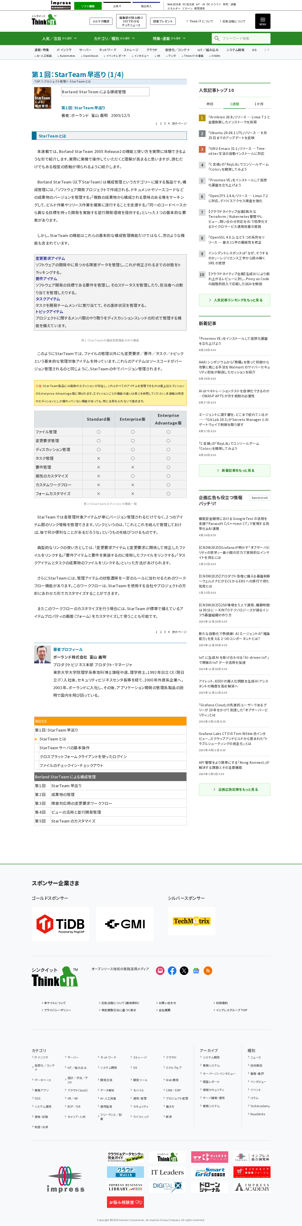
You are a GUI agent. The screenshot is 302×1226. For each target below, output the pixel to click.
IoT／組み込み (208, 49)
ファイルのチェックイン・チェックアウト (71, 765)
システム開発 (235, 49)
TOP (37, 81)
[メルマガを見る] (160, 970)
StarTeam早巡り (66, 785)
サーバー (85, 49)
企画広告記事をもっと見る (238, 789)
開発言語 (106, 1080)
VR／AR (73, 1098)
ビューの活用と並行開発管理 (76, 812)
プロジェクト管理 (55, 81)
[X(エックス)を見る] (184, 970)
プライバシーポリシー (58, 1010)
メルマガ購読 (101, 21)
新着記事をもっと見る (238, 470)
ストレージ (131, 49)
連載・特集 (42, 49)
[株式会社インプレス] (65, 1179)
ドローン (187, 8)
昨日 (210, 104)
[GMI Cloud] (125, 924)
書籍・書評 (257, 1073)
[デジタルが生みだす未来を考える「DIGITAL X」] (167, 1189)
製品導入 (146, 6)
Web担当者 (174, 4)
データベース (43, 1080)
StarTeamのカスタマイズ (73, 821)
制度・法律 (41, 1127)
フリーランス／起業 (111, 1116)
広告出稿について (234, 21)
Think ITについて (201, 21)
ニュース (255, 1057)
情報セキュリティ (213, 1090)
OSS (37, 1098)
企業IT (117, 6)
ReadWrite (257, 1114)
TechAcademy (260, 1106)
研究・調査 (229, 4)
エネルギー (173, 8)
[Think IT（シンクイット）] (55, 982)
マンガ (172, 56)
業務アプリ (41, 1090)
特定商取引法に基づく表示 (118, 1010)
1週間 (234, 104)
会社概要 (165, 1010)
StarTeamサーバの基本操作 (65, 747)
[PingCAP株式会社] (60, 924)
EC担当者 (188, 4)
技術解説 (256, 1065)
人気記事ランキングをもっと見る (238, 300)
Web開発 (172, 1080)
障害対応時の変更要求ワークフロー (81, 803)
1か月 (259, 104)
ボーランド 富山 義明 (89, 115)
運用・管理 (140, 1098)
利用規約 (222, 1003)
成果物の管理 (63, 794)
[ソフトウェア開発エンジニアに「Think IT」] (167, 1159)
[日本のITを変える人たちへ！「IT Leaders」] (167, 1174)
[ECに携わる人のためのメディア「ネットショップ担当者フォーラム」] (251, 1174)
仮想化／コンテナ (177, 49)
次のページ (179, 123)
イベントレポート (116, 56)
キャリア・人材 (76, 1117)
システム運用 (43, 1106)
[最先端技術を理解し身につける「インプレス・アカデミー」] (251, 1189)
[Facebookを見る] (172, 970)
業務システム (211, 1065)
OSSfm (216, 56)
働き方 (170, 1106)
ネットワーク (107, 49)
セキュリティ (140, 1106)
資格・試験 (41, 1117)
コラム (254, 1098)
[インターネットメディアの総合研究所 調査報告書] (251, 1159)
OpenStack (90, 56)
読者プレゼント (163, 21)
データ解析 (107, 1090)
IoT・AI (200, 4)
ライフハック (141, 1117)
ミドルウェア (174, 1067)
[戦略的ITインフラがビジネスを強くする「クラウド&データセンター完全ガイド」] (125, 1159)
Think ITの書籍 (194, 56)
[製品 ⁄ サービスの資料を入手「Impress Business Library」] (125, 1189)
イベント (255, 1090)
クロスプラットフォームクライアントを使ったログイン (83, 756)
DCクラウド (214, 4)
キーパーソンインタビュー (219, 1073)
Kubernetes (67, 56)
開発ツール (140, 1080)
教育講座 (199, 8)
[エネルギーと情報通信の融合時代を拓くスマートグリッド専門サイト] (209, 1174)
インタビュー (141, 56)
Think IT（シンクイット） (55, 19)
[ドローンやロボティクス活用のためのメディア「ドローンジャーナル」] (209, 1189)
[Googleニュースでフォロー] (196, 970)
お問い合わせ (167, 1003)
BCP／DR (74, 1106)
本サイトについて (55, 1003)
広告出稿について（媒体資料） (120, 1003)
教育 (169, 1117)
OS (254, 49)
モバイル (138, 1090)
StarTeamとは (53, 739)
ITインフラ (64, 49)
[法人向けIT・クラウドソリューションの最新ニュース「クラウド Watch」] (125, 1174)
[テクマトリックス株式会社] (192, 921)
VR (158, 56)
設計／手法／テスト (78, 1080)
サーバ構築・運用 (214, 1098)
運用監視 (106, 1106)
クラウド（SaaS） (78, 1090)
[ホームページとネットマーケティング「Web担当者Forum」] (209, 1159)
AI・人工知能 (44, 56)
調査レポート (211, 1081)
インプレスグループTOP (231, 1010)
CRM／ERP (173, 1090)
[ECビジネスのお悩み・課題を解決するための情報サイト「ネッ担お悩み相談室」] (125, 1204)
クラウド (152, 49)
